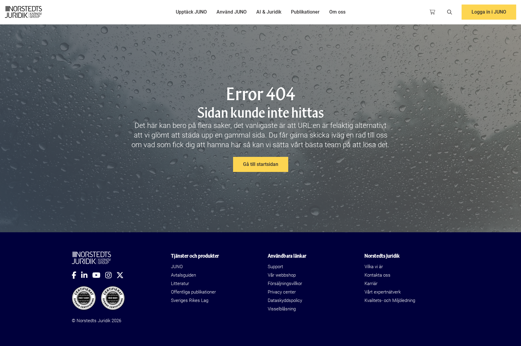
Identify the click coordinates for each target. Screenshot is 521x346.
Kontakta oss (377, 275)
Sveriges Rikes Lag (189, 300)
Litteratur (180, 283)
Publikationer (305, 12)
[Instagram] (110, 275)
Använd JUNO (231, 12)
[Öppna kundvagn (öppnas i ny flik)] (432, 12)
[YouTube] (98, 275)
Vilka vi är (374, 266)
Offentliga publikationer (193, 292)
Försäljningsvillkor (285, 283)
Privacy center (282, 292)
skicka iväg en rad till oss (348, 135)
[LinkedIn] (86, 275)
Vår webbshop (282, 275)
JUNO (177, 266)
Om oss (337, 12)
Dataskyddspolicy (285, 300)
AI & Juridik (268, 12)
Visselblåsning (282, 309)
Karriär (371, 283)
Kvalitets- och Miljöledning (390, 300)
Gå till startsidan (260, 164)
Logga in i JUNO (489, 12)
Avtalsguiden (183, 275)
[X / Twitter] (122, 275)
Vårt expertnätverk (383, 292)
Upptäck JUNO (191, 12)
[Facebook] (76, 275)
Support (275, 266)
